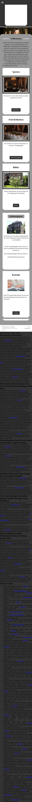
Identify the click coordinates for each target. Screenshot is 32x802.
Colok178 (25, 640)
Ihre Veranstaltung (16, 157)
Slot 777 (19, 400)
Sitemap (13, 326)
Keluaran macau (21, 467)
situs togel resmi (27, 637)
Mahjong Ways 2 (20, 356)
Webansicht (27, 328)
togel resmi (29, 672)
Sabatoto (14, 705)
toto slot (10, 557)
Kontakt (16, 313)
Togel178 (2, 570)
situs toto (19, 433)
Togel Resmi (7, 795)
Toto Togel (9, 543)
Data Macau (7, 446)
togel (1, 362)
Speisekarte (16, 110)
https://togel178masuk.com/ (16, 615)
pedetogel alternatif (17, 369)
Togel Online (22, 478)
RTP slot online (13, 417)
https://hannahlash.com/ (20, 591)
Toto (29, 549)
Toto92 (30, 685)
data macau (20, 661)
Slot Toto (22, 390)
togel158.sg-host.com (18, 624)
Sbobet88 (29, 777)
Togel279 (6, 731)
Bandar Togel (18, 564)
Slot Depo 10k (15, 504)
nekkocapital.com (27, 597)
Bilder (16, 205)
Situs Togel (8, 456)
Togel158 (15, 377)
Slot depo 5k (8, 340)
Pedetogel (29, 592)
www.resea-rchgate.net (15, 611)
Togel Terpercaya (19, 487)
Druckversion (6, 326)
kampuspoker (15, 634)
